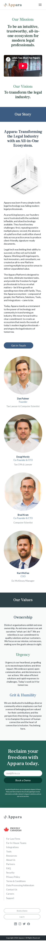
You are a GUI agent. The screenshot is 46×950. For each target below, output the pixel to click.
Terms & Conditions (16, 881)
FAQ (8, 868)
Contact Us (11, 889)
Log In (22, 917)
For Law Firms (13, 838)
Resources (11, 855)
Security (10, 872)
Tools (9, 851)
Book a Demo (23, 780)
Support (10, 898)
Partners (10, 864)
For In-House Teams (16, 842)
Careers (10, 893)
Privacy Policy (13, 876)
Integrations (12, 847)
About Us (10, 859)
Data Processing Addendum (20, 885)
